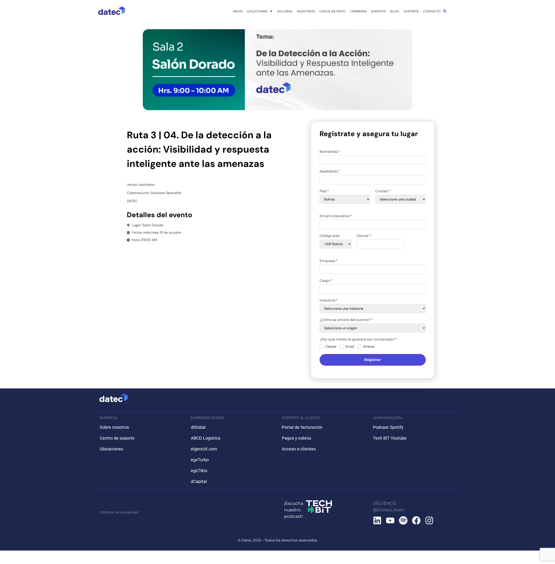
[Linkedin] (377, 520)
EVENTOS (378, 11)
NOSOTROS (306, 11)
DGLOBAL (285, 11)
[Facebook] (416, 520)
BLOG (394, 11)
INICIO (238, 11)
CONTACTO (432, 11)
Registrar (372, 360)
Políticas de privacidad (119, 512)
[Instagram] (429, 520)
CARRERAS (358, 11)
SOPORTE (411, 11)
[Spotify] (403, 520)
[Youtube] (390, 520)
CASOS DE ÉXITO (332, 11)
